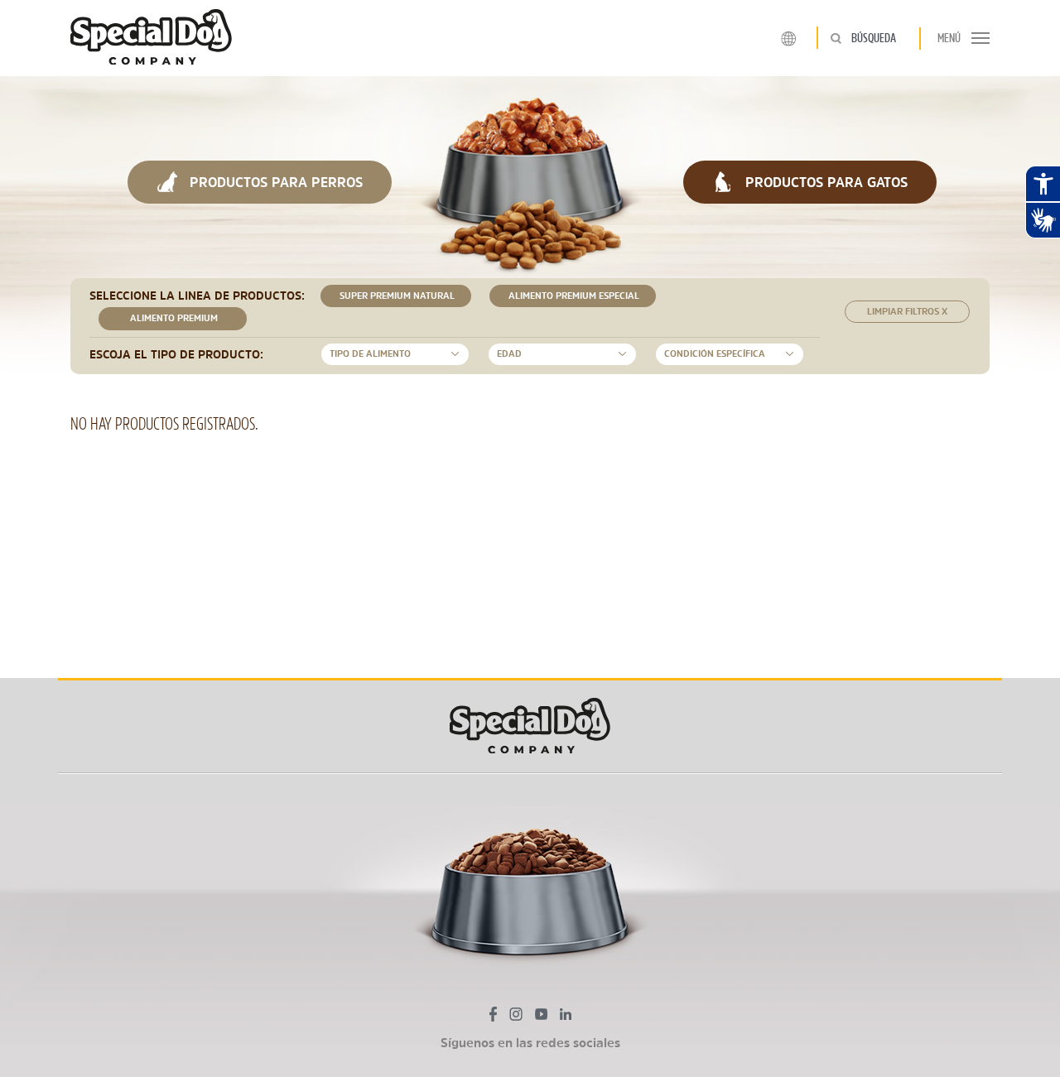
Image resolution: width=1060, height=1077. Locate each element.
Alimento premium (173, 318)
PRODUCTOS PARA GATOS (824, 182)
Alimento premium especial (572, 296)
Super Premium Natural (396, 296)
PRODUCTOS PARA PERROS (274, 182)
